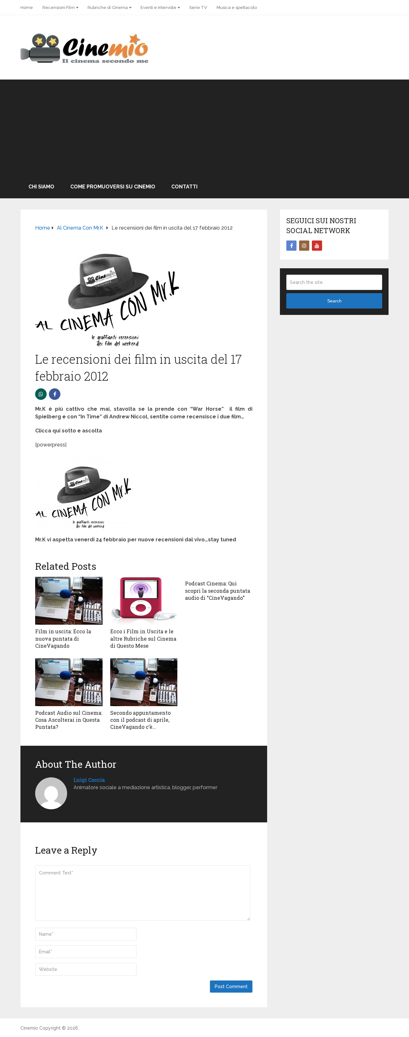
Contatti (184, 187)
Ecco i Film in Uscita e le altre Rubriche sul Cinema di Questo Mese (143, 638)
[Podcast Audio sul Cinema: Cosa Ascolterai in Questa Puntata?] (69, 682)
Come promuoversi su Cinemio (112, 187)
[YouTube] (317, 245)
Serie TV (198, 7)
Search (334, 300)
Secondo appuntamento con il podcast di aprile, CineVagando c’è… (140, 719)
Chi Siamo (41, 187)
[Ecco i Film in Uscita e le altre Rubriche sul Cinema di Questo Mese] (144, 601)
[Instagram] (304, 245)
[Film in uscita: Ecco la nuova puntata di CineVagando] (69, 601)
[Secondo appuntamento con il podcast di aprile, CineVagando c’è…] (144, 682)
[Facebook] (291, 245)
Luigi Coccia (89, 779)
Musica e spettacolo (237, 7)
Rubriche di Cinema (108, 7)
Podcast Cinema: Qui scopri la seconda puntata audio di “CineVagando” (217, 590)
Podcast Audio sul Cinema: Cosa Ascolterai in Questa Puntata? (68, 719)
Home (26, 7)
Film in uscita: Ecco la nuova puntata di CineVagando (63, 638)
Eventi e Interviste (158, 7)
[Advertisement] (204, 127)
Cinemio (29, 1028)
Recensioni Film (58, 7)
